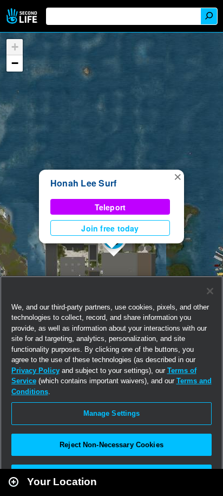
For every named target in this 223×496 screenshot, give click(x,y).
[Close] (210, 291)
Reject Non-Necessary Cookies (111, 445)
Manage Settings (111, 413)
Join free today (110, 228)
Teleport (110, 207)
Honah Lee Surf (83, 183)
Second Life (23, 16)
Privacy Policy (35, 370)
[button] (177, 176)
